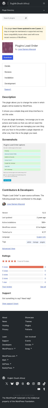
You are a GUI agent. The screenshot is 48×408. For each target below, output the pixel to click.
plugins (42, 242)
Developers (6, 345)
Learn (4, 337)
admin (29, 242)
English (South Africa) (16, 378)
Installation (9, 78)
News (4, 321)
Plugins (28, 325)
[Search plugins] (26, 18)
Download (8, 57)
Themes (28, 321)
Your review (7, 287)
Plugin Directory (8, 10)
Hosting (5, 325)
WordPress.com (9, 356)
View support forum (10, 303)
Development (10, 83)
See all (43, 287)
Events (28, 341)
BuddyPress (8, 368)
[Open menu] (44, 3)
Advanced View (8, 248)
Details (7, 66)
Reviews (8, 72)
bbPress (6, 364)
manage (35, 242)
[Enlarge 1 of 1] (43, 146)
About (4, 317)
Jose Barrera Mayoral (27, 49)
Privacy (5, 329)
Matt (5, 360)
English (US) (41, 237)
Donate (29, 345)
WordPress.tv (9, 349)
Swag (28, 349)
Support (7, 89)
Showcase (29, 317)
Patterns (28, 329)
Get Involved (30, 337)
